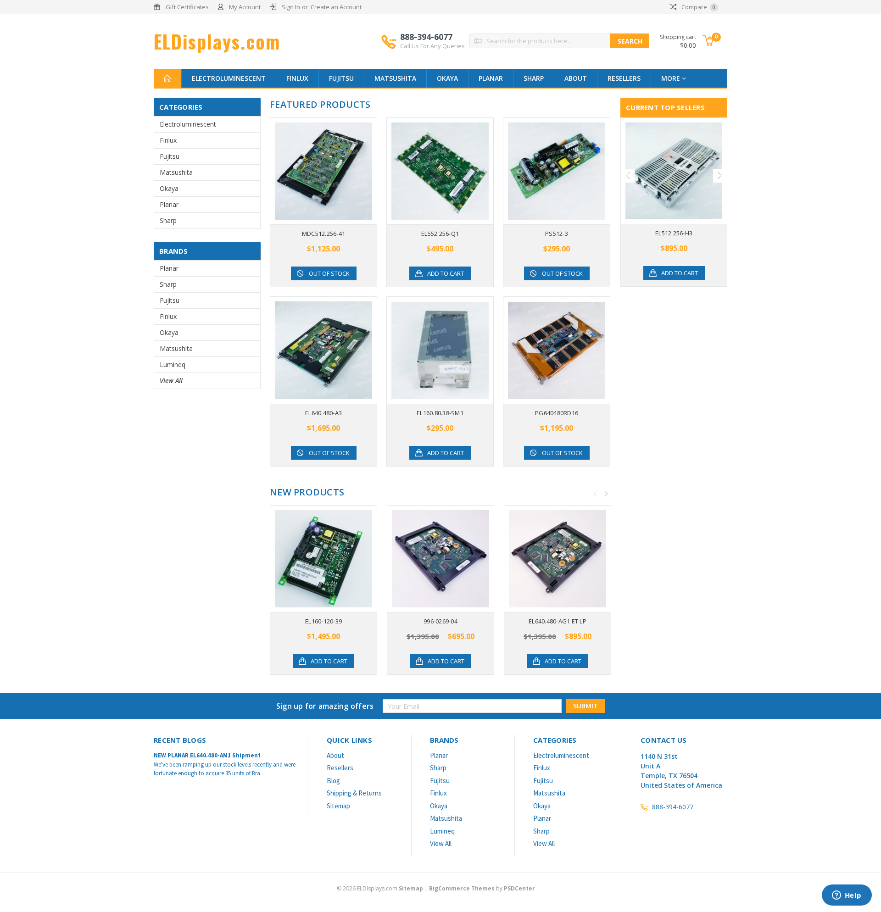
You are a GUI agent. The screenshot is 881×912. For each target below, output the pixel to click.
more (671, 78)
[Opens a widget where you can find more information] (846, 895)
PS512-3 (556, 233)
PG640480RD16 (556, 413)
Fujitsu (341, 78)
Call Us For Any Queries (432, 46)
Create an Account (336, 7)
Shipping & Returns (354, 793)
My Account (245, 7)
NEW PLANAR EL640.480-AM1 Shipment (207, 755)
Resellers (624, 78)
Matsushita (395, 78)
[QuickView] (316, 171)
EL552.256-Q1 (440, 233)
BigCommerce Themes (462, 888)
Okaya (447, 78)
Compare (697, 7)
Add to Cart (445, 273)
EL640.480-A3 (323, 413)
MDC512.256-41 (323, 233)
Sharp (534, 78)
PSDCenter (519, 888)
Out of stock (329, 273)
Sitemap (338, 805)
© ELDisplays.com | (383, 888)
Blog (333, 780)
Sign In (291, 7)
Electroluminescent (229, 78)
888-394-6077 (432, 40)
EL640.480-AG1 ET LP (557, 621)
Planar (491, 78)
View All (171, 380)
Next (606, 493)
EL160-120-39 (323, 621)
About (575, 78)
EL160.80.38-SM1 (440, 413)
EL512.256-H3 (673, 233)
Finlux (297, 78)
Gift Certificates (187, 7)
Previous (595, 493)
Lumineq (172, 364)
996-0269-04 (440, 621)
